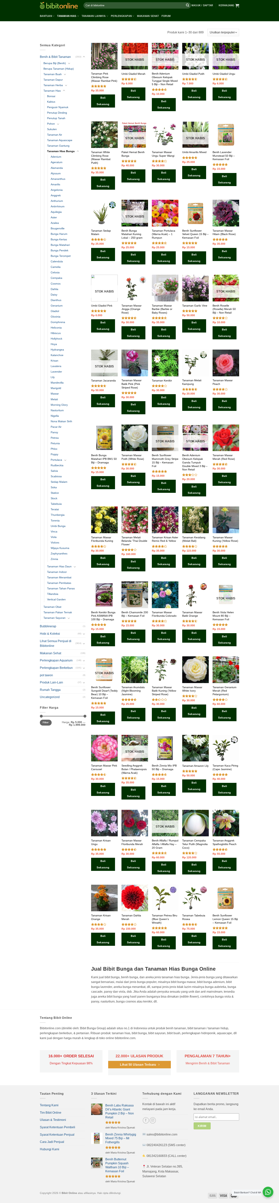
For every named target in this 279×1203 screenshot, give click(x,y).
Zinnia (54, 559)
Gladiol (55, 311)
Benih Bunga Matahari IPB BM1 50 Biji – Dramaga (104, 459)
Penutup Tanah (56, 118)
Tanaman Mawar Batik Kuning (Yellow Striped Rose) (164, 691)
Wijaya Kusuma (60, 548)
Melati (54, 399)
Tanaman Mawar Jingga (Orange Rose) (131, 309)
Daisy (54, 294)
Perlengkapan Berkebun (56, 667)
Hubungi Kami (49, 1149)
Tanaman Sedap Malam (101, 232)
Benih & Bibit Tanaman (55, 56)
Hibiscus (56, 333)
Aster (54, 217)
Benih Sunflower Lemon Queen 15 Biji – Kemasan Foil (225, 919)
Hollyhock (56, 338)
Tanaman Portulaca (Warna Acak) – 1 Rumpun (163, 234)
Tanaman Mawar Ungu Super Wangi (163, 154)
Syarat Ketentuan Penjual (57, 1134)
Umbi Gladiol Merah (133, 73)
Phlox (54, 448)
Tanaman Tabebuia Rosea (193, 917)
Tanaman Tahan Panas (61, 588)
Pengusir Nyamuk (57, 107)
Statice (55, 492)
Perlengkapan (121, 16)
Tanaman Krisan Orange (101, 917)
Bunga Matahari (60, 244)
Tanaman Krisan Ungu (101, 842)
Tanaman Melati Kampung (191, 382)
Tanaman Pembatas (59, 582)
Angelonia (57, 189)
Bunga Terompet (61, 255)
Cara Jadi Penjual (52, 1141)
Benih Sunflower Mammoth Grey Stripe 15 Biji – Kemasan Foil (165, 460)
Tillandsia (52, 593)
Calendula (57, 261)
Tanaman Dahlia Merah (131, 917)
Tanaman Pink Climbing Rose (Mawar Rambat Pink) (104, 77)
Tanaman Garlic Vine (194, 305)
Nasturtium (57, 410)
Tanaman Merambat (59, 577)
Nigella (55, 415)
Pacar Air (56, 426)
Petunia (55, 443)
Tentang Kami (49, 1105)
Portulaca (56, 459)
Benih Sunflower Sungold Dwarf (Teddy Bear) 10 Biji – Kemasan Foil (104, 692)
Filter (46, 722)
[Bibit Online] (59, 5)
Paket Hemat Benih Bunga (133, 154)
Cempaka (56, 277)
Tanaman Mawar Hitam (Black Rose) (224, 232)
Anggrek (56, 195)
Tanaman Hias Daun (59, 566)
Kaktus (51, 101)
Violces (55, 542)
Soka (54, 487)
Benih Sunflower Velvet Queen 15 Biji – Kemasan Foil (195, 234)
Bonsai (51, 96)
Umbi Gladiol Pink (101, 305)
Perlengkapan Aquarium (56, 660)
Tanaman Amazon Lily (195, 765)
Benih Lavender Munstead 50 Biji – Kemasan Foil (224, 156)
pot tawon (46, 675)
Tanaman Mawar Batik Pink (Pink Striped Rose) (131, 384)
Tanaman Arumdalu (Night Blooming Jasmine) (133, 691)
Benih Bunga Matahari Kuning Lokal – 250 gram (132, 234)
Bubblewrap (48, 626)
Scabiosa (56, 476)
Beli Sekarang (103, 101)
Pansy (54, 432)
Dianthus (56, 300)
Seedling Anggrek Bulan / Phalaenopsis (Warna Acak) (134, 769)
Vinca (54, 531)
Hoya (54, 344)
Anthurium (57, 200)
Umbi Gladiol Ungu (224, 73)
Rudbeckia (57, 465)
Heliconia (56, 327)
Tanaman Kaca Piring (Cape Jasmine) (225, 767)
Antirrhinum (58, 206)
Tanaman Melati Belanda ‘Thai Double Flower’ (134, 541)
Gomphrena (58, 322)
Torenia (55, 520)
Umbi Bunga (58, 526)
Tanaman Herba (53, 85)
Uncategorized (50, 697)
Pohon (51, 123)
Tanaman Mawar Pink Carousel (104, 767)
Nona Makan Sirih (61, 421)
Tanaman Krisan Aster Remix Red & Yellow (165, 539)
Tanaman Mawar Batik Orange (192, 614)
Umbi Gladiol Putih (193, 73)
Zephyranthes (59, 553)
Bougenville (58, 228)
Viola (54, 537)
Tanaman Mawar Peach (223, 382)
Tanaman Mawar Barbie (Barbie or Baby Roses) (162, 309)
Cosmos (56, 283)
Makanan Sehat (148, 16)
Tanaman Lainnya (94, 16)
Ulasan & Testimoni (53, 1119)
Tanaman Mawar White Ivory (192, 689)
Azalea (55, 222)
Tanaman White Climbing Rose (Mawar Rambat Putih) (100, 157)
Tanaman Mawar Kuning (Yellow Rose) (225, 539)
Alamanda (57, 167)
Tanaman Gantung (58, 145)
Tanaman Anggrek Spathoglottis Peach (224, 842)
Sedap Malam (59, 481)
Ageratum (56, 162)
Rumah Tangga (50, 689)
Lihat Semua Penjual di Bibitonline (55, 643)
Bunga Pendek (59, 250)
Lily (53, 377)
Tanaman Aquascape (59, 140)
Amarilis (55, 184)
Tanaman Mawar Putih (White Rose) (132, 457)
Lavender (56, 371)
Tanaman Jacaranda (103, 380)
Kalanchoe (57, 355)
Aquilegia (56, 211)
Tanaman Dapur (53, 79)
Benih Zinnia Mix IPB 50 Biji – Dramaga (164, 767)
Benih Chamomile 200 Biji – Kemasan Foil (134, 614)
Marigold (56, 388)
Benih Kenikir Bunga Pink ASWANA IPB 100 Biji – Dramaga (103, 616)
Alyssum (56, 173)
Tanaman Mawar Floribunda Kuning (102, 539)
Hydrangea (57, 349)
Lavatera (56, 366)
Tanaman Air (54, 134)
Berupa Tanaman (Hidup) (58, 68)
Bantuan (46, 16)
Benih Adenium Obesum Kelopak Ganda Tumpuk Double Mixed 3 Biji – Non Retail (194, 462)
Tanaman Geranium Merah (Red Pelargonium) (224, 691)
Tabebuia (56, 503)
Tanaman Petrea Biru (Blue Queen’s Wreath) (164, 919)
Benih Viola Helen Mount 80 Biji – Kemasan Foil (223, 616)
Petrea (55, 437)
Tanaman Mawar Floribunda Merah (132, 842)
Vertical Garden (56, 599)
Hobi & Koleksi (50, 633)
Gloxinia (55, 316)
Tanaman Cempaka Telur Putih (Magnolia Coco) (195, 844)
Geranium (57, 305)
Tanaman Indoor (57, 571)
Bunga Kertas (59, 239)
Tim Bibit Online (50, 1112)
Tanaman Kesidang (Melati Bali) (193, 539)
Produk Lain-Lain (51, 682)
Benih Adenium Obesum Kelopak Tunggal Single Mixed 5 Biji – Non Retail (165, 79)
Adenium (56, 156)
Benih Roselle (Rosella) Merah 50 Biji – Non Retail (224, 309)
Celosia (55, 272)
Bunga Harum (59, 233)
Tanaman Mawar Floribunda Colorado (164, 614)
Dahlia (54, 289)
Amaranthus (58, 178)
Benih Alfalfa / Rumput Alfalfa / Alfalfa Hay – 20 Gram (165, 844)
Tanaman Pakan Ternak (57, 612)
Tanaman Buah (52, 74)
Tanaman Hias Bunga (61, 151)
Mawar (55, 393)
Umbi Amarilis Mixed (194, 152)
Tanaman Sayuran (54, 617)
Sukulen (52, 129)
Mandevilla (57, 382)
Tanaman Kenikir (162, 380)
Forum (166, 16)
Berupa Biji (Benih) (54, 63)
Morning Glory (59, 404)
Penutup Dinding (57, 112)
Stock (54, 498)
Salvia (54, 470)
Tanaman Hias (66, 16)
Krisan (54, 360)
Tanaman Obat (52, 606)
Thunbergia (58, 514)
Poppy (54, 454)
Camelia (56, 266)
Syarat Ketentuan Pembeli (57, 1127)
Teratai (55, 509)
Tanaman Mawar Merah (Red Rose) (224, 457)
